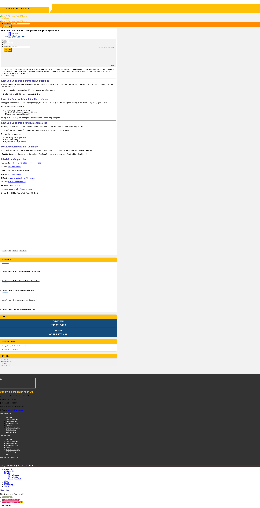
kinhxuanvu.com (14, 167)
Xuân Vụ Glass (14, 185)
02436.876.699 (58, 334)
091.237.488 (58, 325)
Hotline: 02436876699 (11, 502)
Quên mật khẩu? (5, 505)
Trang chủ (8, 36)
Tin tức (6, 41)
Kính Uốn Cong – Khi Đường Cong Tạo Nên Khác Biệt (18, 300)
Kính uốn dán (13, 477)
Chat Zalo (7, 497)
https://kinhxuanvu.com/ (16, 410)
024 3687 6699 (26, 163)
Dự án (6, 39)
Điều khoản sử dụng (12, 421)
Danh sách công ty (11, 430)
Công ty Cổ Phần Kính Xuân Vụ (20, 189)
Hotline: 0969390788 (11, 500)
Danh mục (9, 425)
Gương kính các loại (15, 479)
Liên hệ (7, 45)
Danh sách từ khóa (11, 432)
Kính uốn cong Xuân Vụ (16, 182)
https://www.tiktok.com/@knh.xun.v (21, 178)
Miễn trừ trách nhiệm (12, 423)
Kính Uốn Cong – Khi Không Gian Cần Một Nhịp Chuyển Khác (21, 281)
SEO (19, 36)
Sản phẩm (7, 473)
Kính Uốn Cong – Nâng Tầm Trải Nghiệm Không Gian (18, 309)
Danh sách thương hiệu (13, 428)
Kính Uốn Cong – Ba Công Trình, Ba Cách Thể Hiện (18, 290)
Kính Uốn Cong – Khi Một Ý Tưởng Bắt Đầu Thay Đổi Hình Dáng (21, 271)
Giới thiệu (9, 417)
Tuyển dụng (8, 43)
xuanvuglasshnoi (14, 174)
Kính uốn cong (13, 33)
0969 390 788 (39, 163)
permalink (23, 251)
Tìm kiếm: (7, 47)
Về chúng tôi (9, 29)
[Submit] (8, 50)
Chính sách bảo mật (12, 419)
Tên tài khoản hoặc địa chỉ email (12, 494)
